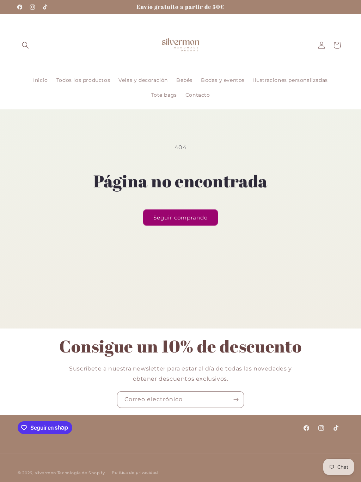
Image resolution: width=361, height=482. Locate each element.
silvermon (45, 472)
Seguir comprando (180, 217)
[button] (25, 45)
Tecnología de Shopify (81, 472)
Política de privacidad (135, 472)
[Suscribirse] (236, 399)
